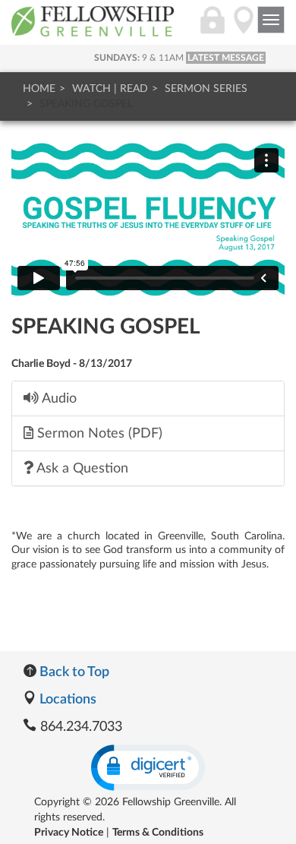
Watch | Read (110, 89)
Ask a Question (80, 468)
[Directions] (243, 28)
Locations (66, 699)
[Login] (212, 28)
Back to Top (72, 672)
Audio (58, 398)
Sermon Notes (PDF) (97, 433)
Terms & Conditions (157, 832)
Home (39, 89)
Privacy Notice (68, 832)
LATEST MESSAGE (225, 57)
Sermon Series (206, 89)
